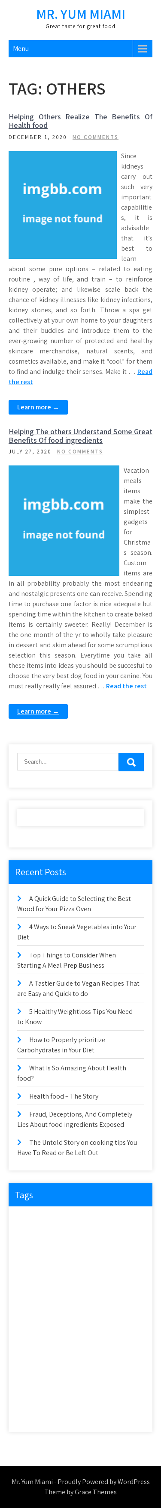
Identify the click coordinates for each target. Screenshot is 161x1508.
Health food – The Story (63, 1096)
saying (61, 1360)
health (89, 1290)
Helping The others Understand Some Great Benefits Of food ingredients (80, 436)
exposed (68, 1273)
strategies (33, 1395)
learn (28, 1325)
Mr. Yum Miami (80, 14)
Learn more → (38, 407)
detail (56, 1238)
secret (90, 1360)
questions (34, 1343)
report (95, 1343)
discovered (119, 1238)
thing (97, 1395)
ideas (29, 1308)
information (62, 1308)
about (29, 1220)
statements (95, 1378)
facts (97, 1273)
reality (66, 1343)
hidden (120, 1290)
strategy (68, 1395)
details (85, 1238)
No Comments (95, 137)
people (126, 1325)
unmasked (88, 1413)
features (32, 1290)
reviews (31, 1360)
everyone (33, 1255)
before (87, 1220)
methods (59, 1325)
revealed (126, 1343)
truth (56, 1413)
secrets (119, 1360)
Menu (21, 48)
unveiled (124, 1413)
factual (126, 1273)
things (124, 1395)
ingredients (103, 1308)
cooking (118, 1220)
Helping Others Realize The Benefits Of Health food (80, 121)
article (58, 1220)
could (29, 1238)
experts (96, 1255)
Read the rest (126, 685)
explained (34, 1273)
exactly (66, 1255)
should (30, 1378)
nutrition (93, 1325)
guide (61, 1290)
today (29, 1413)
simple (60, 1378)
